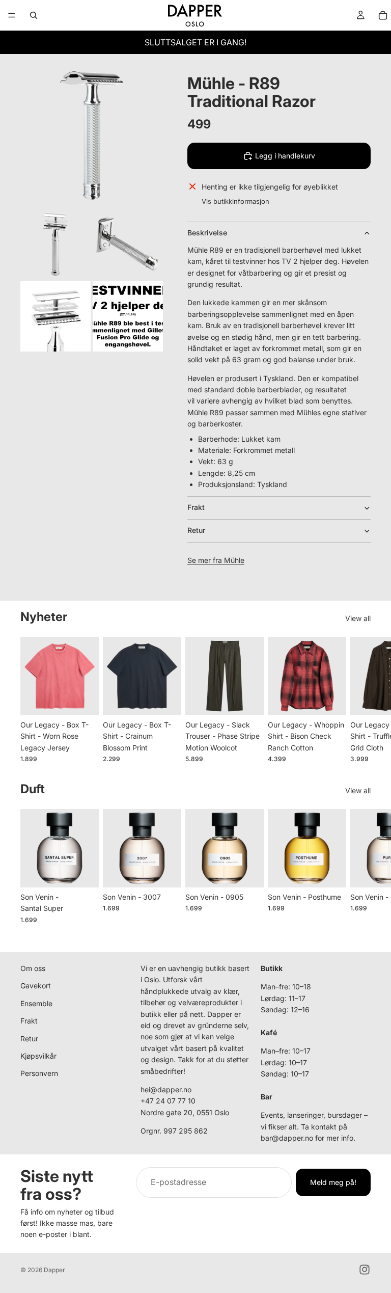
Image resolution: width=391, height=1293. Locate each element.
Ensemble (36, 1003)
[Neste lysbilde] (359, 699)
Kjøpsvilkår (38, 1056)
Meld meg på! (333, 1182)
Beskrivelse (207, 232)
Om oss (32, 968)
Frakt (196, 507)
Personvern (39, 1073)
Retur (196, 530)
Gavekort (35, 985)
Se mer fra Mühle (215, 560)
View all (358, 618)
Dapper (54, 1270)
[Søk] (33, 15)
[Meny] (11, 15)
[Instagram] (364, 1269)
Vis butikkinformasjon (235, 201)
